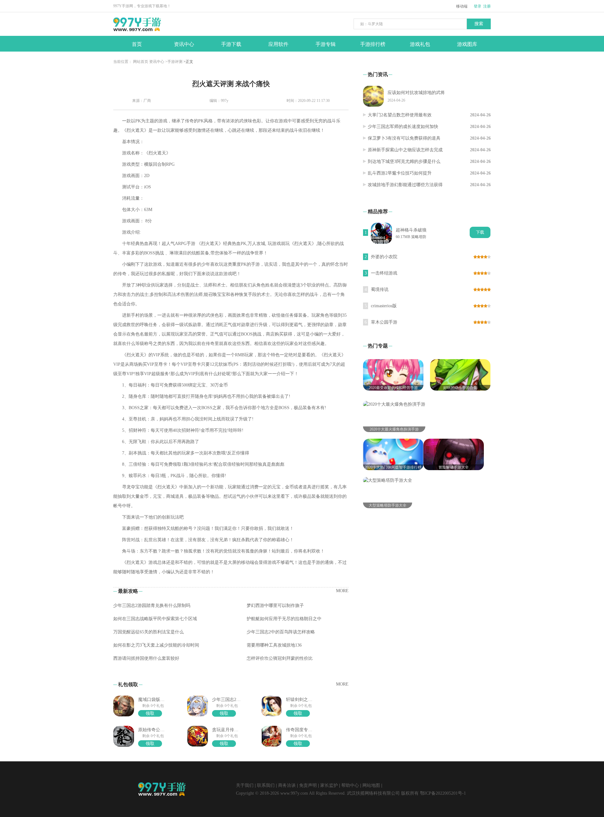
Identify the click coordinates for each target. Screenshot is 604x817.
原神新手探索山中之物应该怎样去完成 (405, 149)
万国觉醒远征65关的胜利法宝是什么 (148, 632)
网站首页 (140, 61)
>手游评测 (173, 61)
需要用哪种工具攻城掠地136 (274, 645)
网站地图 (371, 785)
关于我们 (245, 785)
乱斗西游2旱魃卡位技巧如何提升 (400, 173)
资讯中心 (156, 61)
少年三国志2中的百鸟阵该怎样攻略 (281, 632)
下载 (480, 232)
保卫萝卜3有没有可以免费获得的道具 (404, 138)
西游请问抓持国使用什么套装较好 (146, 658)
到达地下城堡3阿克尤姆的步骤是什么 (404, 161)
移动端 (461, 6)
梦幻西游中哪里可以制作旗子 (275, 605)
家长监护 (329, 785)
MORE (342, 590)
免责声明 (308, 785)
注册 (487, 6)
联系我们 (266, 785)
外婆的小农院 (384, 256)
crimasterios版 (384, 305)
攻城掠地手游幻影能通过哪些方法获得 (405, 184)
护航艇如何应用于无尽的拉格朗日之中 (284, 618)
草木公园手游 (384, 322)
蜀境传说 (380, 289)
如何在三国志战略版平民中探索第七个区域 (155, 618)
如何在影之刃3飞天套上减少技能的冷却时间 (156, 645)
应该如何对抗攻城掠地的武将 (416, 92)
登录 (477, 6)
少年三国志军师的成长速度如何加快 (403, 126)
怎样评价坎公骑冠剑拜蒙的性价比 (280, 658)
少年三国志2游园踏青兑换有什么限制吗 (151, 605)
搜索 (478, 23)
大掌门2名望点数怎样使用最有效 (400, 115)
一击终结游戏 (384, 273)
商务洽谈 (287, 785)
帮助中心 (350, 785)
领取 (150, 713)
